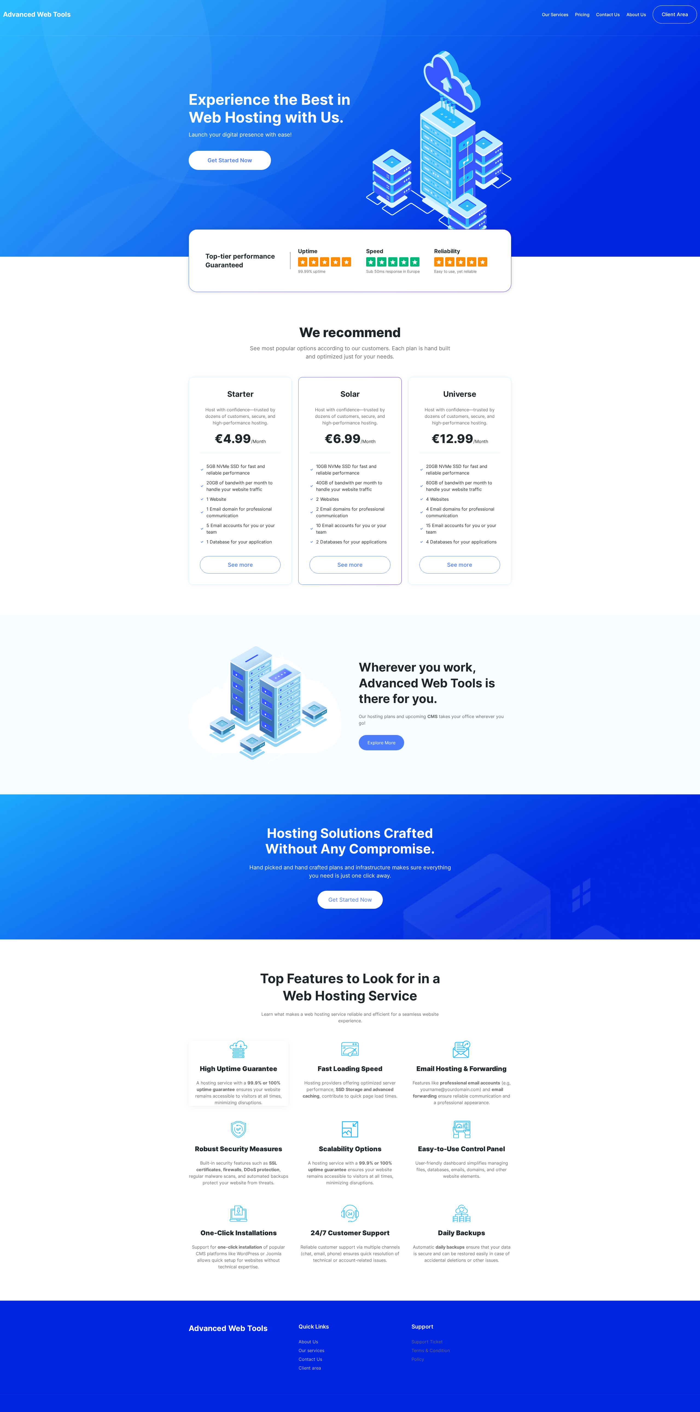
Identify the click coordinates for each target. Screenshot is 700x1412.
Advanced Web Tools (37, 14)
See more (240, 565)
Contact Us (310, 1359)
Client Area (675, 14)
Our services (311, 1350)
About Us (308, 1341)
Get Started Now (230, 160)
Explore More (381, 742)
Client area (310, 1368)
